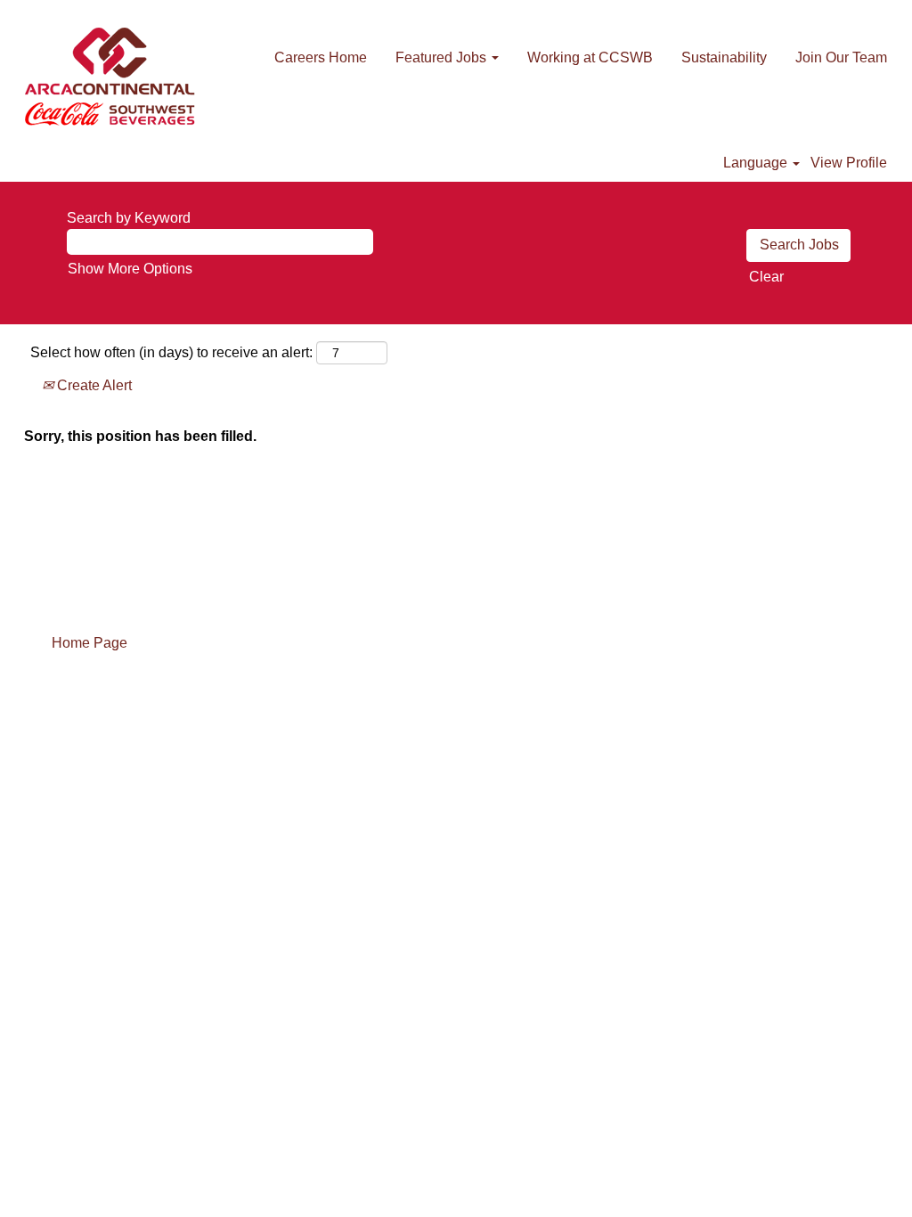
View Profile (848, 162)
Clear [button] (766, 276)
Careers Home (320, 57)
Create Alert (92, 385)
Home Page (89, 642)
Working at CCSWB (590, 57)
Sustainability (724, 57)
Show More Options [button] (130, 268)
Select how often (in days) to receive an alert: (171, 352)
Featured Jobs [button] (442, 57)
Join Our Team (841, 57)
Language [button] (757, 162)
